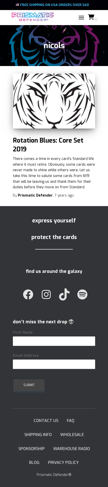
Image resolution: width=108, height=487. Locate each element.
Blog (34, 462)
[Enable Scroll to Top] (98, 477)
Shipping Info (38, 434)
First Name (23, 332)
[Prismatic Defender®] (34, 17)
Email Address (26, 355)
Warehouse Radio (71, 448)
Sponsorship (31, 448)
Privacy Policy (63, 462)
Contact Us (46, 420)
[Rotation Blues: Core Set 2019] (54, 101)
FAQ (70, 420)
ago (64, 195)
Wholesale (72, 434)
